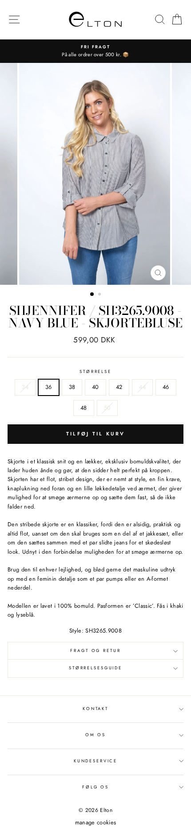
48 (83, 408)
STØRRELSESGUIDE (95, 668)
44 (142, 387)
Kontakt (95, 709)
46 (166, 387)
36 (48, 387)
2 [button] (100, 295)
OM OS (95, 735)
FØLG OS (95, 787)
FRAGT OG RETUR (95, 651)
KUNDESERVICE (95, 761)
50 (107, 408)
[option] (95, 51)
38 (72, 387)
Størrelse (95, 372)
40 (95, 387)
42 (119, 387)
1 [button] (92, 294)
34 (25, 387)
